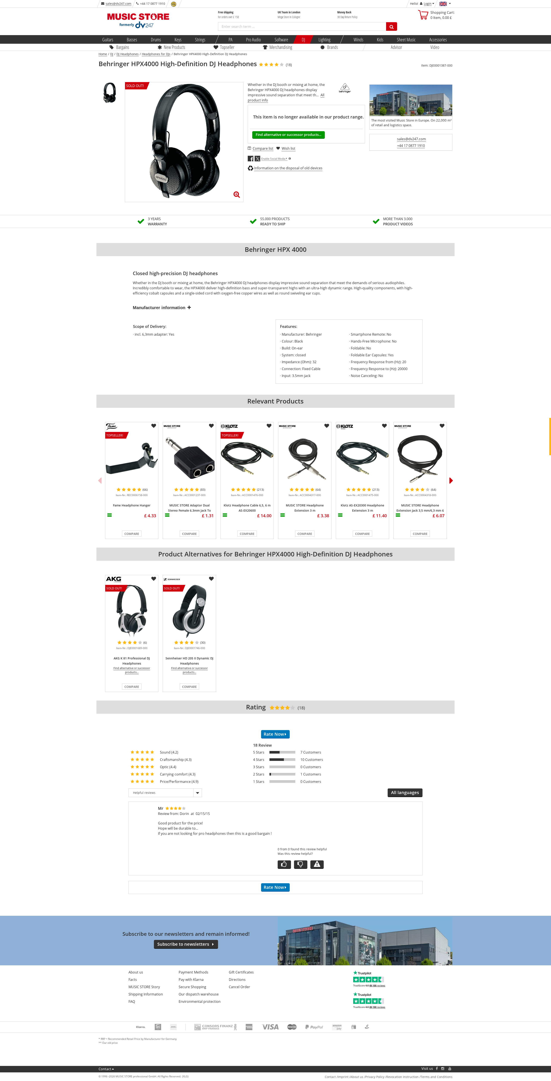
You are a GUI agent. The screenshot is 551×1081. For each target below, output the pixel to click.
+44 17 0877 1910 (411, 145)
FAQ (131, 1001)
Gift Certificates (241, 972)
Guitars (107, 39)
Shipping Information (145, 994)
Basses (132, 39)
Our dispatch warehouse (199, 994)
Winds (358, 39)
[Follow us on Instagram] (443, 1068)
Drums (156, 39)
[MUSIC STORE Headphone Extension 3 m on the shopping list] (326, 426)
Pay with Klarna (191, 979)
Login (428, 4)
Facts (132, 979)
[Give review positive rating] (284, 864)
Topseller (227, 47)
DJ (303, 39)
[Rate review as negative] (300, 864)
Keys (178, 39)
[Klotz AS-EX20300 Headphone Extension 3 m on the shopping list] (384, 426)
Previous (100, 480)
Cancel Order (239, 986)
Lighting (324, 39)
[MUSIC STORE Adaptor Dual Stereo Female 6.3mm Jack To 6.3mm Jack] (189, 458)
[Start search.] (391, 26)
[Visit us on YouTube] (450, 1068)
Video (434, 47)
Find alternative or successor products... (288, 134)
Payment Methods (193, 972)
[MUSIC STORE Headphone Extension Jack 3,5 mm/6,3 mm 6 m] (420, 458)
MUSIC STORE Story (144, 986)
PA (230, 39)
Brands (332, 47)
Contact (105, 1069)
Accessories (438, 39)
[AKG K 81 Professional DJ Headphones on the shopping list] (153, 579)
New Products (174, 47)
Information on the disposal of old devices (288, 168)
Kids (380, 39)
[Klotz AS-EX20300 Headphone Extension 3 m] (362, 458)
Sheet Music (406, 39)
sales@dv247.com (118, 4)
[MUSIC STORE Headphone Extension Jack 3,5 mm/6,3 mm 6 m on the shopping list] (442, 426)
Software (281, 39)
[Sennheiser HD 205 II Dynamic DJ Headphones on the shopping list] (211, 579)
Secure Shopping (192, 986)
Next (451, 480)
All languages (405, 792)
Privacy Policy (374, 1077)
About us (135, 972)
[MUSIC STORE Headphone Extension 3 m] (304, 458)
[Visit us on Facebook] (436, 1068)
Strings (200, 39)
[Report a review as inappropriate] (317, 864)
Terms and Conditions (436, 1077)
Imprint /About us (350, 1077)
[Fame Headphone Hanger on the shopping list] (153, 426)
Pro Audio (253, 39)
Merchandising (280, 47)
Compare (131, 534)
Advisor (396, 47)
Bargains (122, 47)
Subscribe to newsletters (183, 944)
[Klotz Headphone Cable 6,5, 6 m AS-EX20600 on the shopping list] (269, 426)
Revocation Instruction (402, 1077)
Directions (237, 979)
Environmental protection (200, 1001)
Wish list (288, 148)
